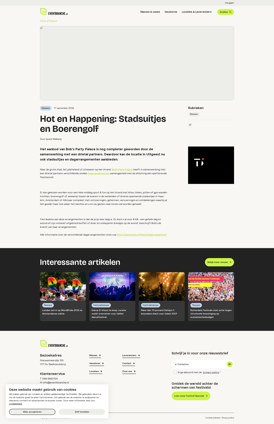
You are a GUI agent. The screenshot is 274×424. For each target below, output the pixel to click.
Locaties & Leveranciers (196, 11)
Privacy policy (228, 418)
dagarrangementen (98, 173)
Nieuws (53, 21)
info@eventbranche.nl (56, 382)
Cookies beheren (212, 418)
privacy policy (211, 372)
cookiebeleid (15, 403)
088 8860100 (50, 378)
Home (43, 21)
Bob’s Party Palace (122, 169)
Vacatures (171, 11)
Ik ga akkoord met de (198, 372)
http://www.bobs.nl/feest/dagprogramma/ (142, 234)
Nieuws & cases (150, 11)
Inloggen (229, 2)
